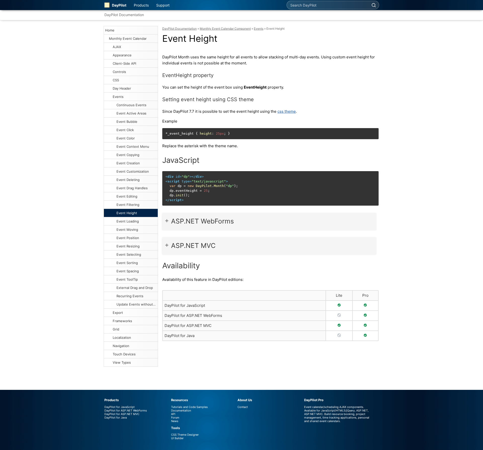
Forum (175, 417)
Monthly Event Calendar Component (225, 28)
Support (163, 5)
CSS (116, 80)
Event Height (126, 213)
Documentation (181, 410)
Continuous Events (131, 105)
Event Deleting (128, 180)
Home (109, 30)
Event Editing (126, 196)
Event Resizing (128, 246)
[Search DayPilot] (373, 5)
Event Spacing (127, 271)
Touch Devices (124, 354)
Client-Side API (124, 63)
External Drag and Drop (134, 288)
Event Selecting (128, 254)
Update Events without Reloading (137, 304)
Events (118, 97)
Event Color (125, 138)
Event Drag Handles (132, 188)
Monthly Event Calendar (128, 38)
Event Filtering (127, 205)
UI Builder (177, 438)
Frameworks (122, 321)
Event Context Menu (132, 146)
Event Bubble (126, 122)
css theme (286, 111)
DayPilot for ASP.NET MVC (188, 325)
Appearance (122, 55)
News (174, 421)
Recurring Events (129, 296)
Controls (119, 72)
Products (141, 5)
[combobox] (327, 5)
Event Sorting (127, 263)
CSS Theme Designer (185, 434)
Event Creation (128, 163)
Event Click (125, 130)
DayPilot (119, 5)
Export (118, 313)
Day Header (122, 88)
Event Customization (132, 171)
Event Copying (127, 155)
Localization (122, 337)
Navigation (121, 346)
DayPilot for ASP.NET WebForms (193, 315)
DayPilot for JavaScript (185, 305)
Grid (116, 329)
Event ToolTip (127, 279)
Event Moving (127, 230)
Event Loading (127, 221)
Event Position (127, 238)
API (173, 414)
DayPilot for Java (179, 335)
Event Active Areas (131, 113)
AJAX (117, 47)
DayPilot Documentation (124, 15)
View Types (122, 362)
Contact (242, 407)
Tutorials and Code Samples (189, 407)
